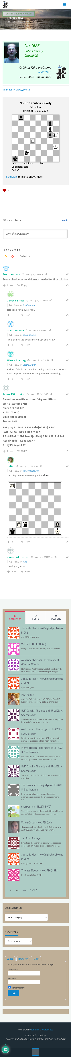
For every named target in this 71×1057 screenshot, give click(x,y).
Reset (36, 958)
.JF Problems (19, 22)
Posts (35, 618)
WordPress (47, 1029)
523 (24, 889)
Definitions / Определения (17, 89)
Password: (12, 978)
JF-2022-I (43, 72)
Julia (10, 466)
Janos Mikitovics (14, 394)
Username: (13, 969)
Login (65, 220)
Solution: (11, 176)
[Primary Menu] (64, 4)
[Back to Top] (35, 1052)
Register (23, 958)
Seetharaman (29, 305)
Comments (15, 619)
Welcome (56, 618)
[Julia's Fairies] (5, 4)
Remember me (18, 987)
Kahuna (35, 1029)
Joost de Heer (29, 334)
